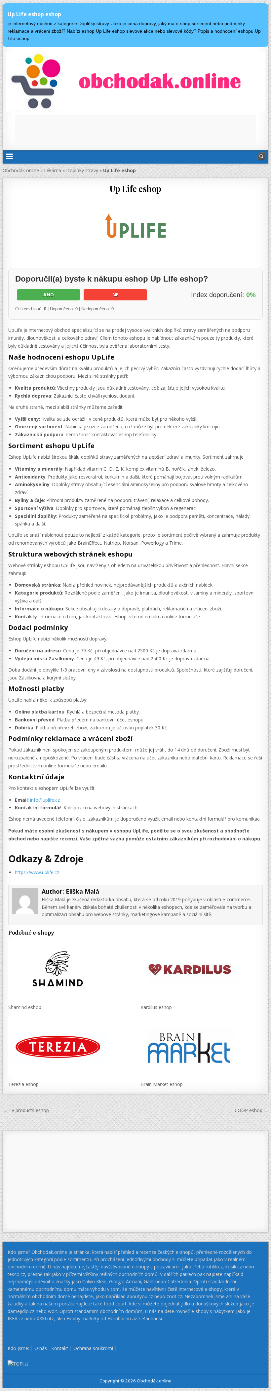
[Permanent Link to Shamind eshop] (69, 969)
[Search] (261, 156)
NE (115, 294)
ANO (48, 294)
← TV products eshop (26, 1110)
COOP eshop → (251, 1110)
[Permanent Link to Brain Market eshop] (201, 1046)
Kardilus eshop (156, 1007)
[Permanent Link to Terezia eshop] (69, 1046)
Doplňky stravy (82, 170)
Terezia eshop (23, 1084)
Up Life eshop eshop (34, 14)
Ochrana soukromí (93, 1348)
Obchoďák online (21, 170)
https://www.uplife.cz (37, 872)
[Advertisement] (135, 130)
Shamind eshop (24, 1007)
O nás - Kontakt (51, 1348)
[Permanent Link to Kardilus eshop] (201, 969)
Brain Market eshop (161, 1084)
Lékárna (52, 170)
